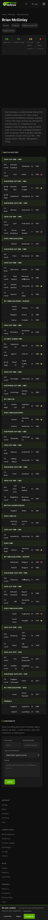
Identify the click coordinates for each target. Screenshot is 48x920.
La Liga (5, 851)
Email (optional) (28, 740)
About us (5, 889)
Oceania (5, 813)
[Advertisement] (24, 81)
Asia (3, 822)
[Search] (26, 4)
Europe (5, 805)
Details (6, 760)
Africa (4, 809)
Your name (8, 740)
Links (4, 902)
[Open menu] (44, 4)
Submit (9, 782)
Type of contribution (11, 751)
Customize (8, 916)
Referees (11, 14)
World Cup (6, 838)
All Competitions (8, 834)
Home (4, 14)
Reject (18, 916)
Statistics (5, 872)
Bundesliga (6, 847)
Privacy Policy (7, 897)
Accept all (29, 916)
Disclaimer (6, 893)
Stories (4, 868)
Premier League (8, 843)
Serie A (4, 856)
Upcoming (6, 877)
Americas (5, 818)
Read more (27, 911)
